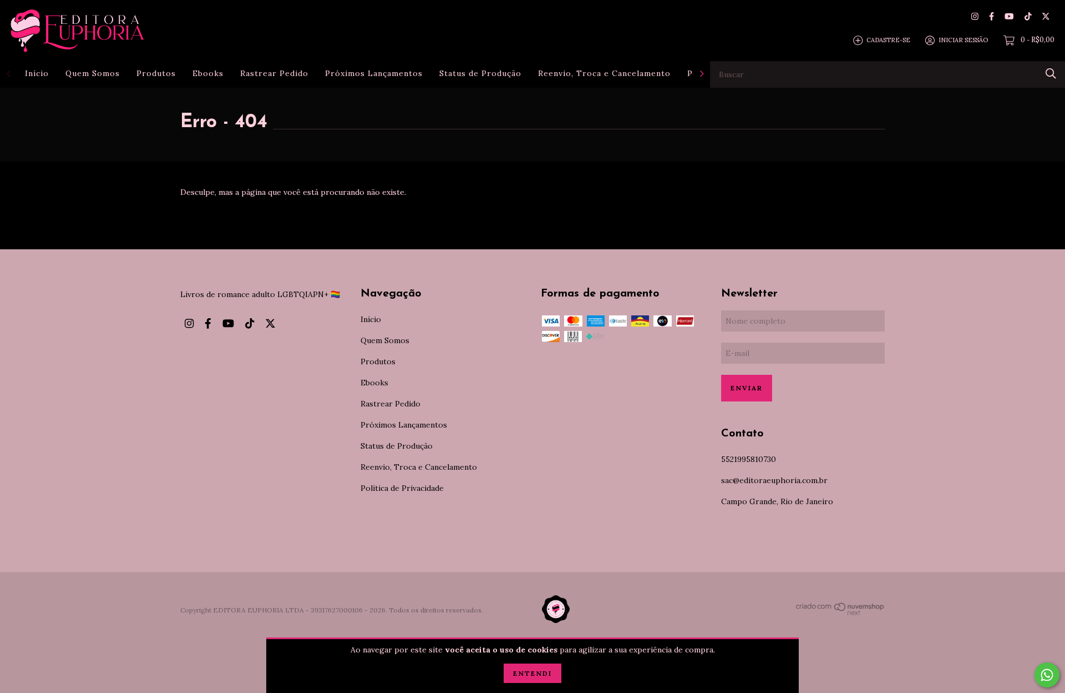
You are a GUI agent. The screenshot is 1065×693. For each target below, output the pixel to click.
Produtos (156, 73)
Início (37, 73)
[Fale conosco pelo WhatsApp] (1046, 674)
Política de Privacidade (402, 488)
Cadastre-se (888, 40)
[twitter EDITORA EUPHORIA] (1045, 16)
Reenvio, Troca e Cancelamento (604, 73)
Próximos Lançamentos (374, 73)
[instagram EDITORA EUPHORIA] (975, 16)
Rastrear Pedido (274, 73)
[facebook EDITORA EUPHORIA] (991, 16)
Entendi (532, 673)
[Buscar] (1051, 73)
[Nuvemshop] (840, 613)
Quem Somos (92, 73)
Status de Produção (480, 73)
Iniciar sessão (963, 40)
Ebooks (208, 73)
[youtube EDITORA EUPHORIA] (1009, 16)
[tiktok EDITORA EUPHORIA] (1028, 16)
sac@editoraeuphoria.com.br (774, 480)
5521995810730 (748, 459)
